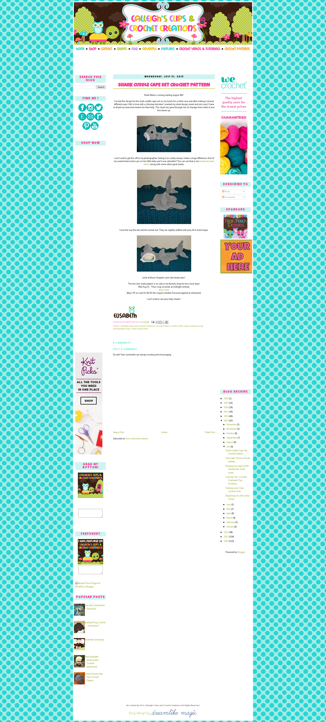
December (232, 424)
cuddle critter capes (180, 326)
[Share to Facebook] (166, 322)
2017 (226, 402)
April (229, 513)
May (229, 509)
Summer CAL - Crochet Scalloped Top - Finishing (236, 480)
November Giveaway (94, 639)
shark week (143, 328)
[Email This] (157, 322)
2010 (226, 541)
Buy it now (164, 289)
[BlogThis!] (160, 322)
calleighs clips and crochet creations (137, 326)
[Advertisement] (163, 61)
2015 (226, 411)
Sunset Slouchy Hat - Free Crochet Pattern (93, 677)
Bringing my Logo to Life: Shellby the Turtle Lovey (237, 469)
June (229, 504)
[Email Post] (153, 322)
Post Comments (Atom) (137, 438)
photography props (122, 328)
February (231, 522)
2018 (226, 398)
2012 (226, 532)
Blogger (241, 552)
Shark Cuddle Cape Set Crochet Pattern (164, 85)
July (229, 446)
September (232, 437)
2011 (226, 536)
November (232, 428)
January (230, 526)
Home (164, 432)
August (230, 442)
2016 (226, 407)
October (231, 433)
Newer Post (118, 432)
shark (134, 328)
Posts (227, 191)
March (230, 517)
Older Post (210, 432)
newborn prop (196, 326)
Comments (229, 197)
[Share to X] (163, 322)
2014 (226, 416)
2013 (226, 420)
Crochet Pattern (163, 326)
